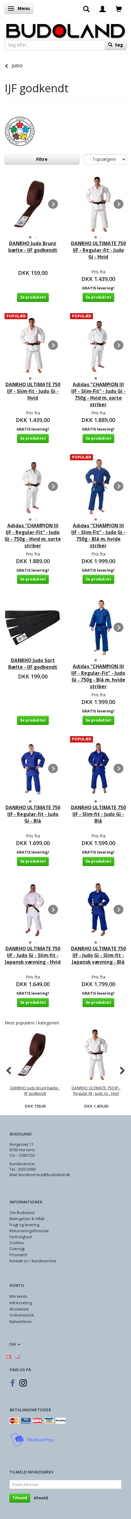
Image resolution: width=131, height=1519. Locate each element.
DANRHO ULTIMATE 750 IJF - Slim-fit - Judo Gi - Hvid (32, 391)
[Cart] (118, 8)
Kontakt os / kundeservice (32, 1261)
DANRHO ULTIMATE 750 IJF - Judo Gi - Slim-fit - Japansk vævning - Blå (98, 955)
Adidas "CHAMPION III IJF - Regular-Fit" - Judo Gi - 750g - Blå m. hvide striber (98, 676)
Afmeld (41, 1497)
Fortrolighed (20, 1237)
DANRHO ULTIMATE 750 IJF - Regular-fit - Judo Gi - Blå (32, 814)
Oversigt (17, 1248)
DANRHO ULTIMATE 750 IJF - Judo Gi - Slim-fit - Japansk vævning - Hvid (33, 955)
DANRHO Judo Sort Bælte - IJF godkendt (32, 663)
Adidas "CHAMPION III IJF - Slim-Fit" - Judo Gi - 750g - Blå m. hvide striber (98, 536)
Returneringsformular (29, 1230)
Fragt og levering (24, 1224)
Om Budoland (21, 1212)
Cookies (16, 1242)
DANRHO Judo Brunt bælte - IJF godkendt (32, 246)
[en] (17, 1356)
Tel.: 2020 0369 (22, 1169)
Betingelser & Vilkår (27, 1218)
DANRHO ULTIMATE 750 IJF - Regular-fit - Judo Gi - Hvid (98, 250)
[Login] (102, 8)
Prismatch (18, 1254)
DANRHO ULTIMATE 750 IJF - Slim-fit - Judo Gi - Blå (98, 814)
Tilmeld (19, 1497)
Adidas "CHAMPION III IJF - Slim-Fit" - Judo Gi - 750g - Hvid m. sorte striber (98, 394)
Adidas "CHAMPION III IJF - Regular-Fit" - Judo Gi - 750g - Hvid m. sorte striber (33, 536)
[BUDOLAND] (65, 29)
